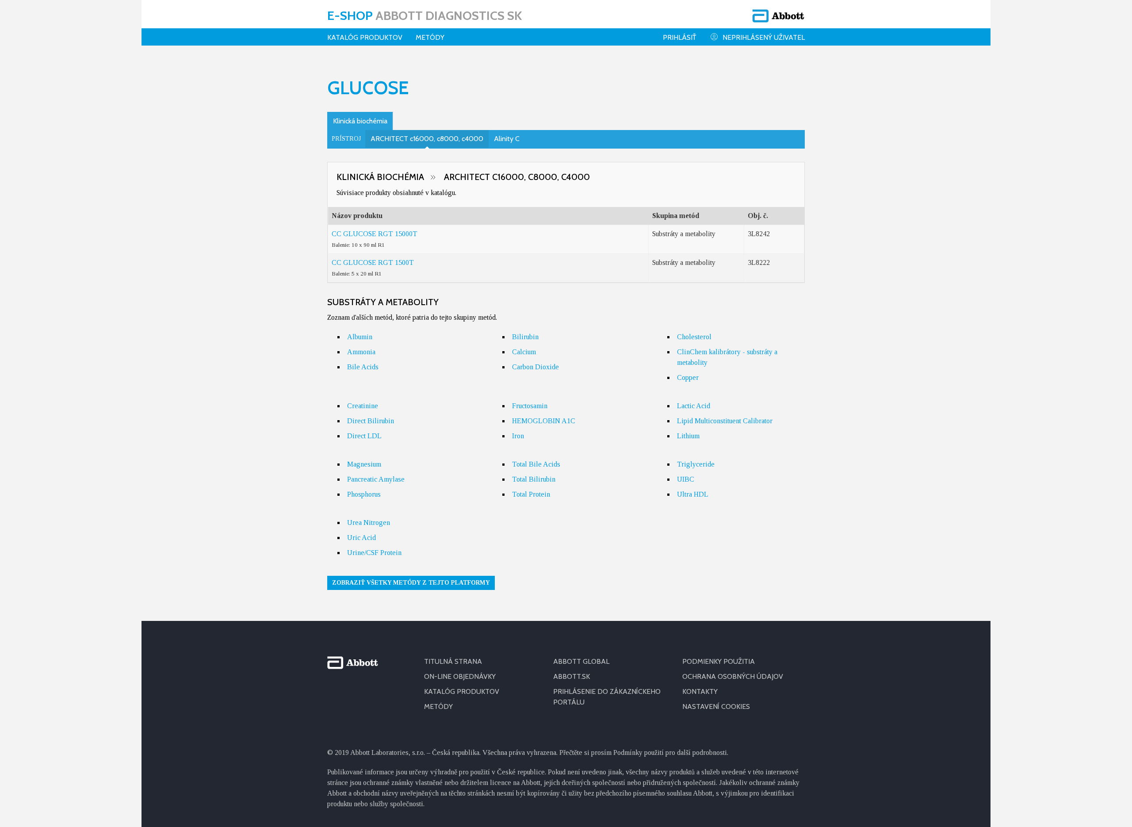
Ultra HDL (692, 494)
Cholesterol (694, 337)
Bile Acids (363, 367)
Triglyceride (696, 464)
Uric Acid (361, 537)
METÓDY (438, 706)
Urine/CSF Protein (374, 552)
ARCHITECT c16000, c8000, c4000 (427, 138)
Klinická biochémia (360, 121)
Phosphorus (364, 494)
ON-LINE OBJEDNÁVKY (460, 676)
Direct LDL (364, 436)
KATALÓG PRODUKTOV (364, 37)
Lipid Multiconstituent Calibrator (725, 421)
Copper (688, 377)
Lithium (688, 436)
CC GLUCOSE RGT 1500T (373, 262)
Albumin (359, 337)
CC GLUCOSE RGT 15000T (374, 233)
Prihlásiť (679, 37)
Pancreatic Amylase (376, 479)
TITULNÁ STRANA (453, 661)
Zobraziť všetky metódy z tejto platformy (411, 582)
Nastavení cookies (716, 706)
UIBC (685, 479)
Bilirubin (525, 337)
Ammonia (361, 352)
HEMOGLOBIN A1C (543, 421)
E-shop (424, 15)
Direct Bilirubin (370, 421)
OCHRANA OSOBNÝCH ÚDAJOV (732, 676)
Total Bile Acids (536, 464)
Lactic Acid (693, 406)
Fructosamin (529, 406)
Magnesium (364, 464)
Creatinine (362, 406)
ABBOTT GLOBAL (581, 661)
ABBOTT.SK (571, 676)
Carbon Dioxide (535, 367)
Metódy (430, 37)
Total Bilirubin (533, 479)
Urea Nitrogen (368, 522)
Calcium (524, 352)
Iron (518, 436)
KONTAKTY (700, 691)
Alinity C (507, 138)
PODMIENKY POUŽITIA (718, 661)
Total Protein (531, 494)
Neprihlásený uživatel (764, 37)
